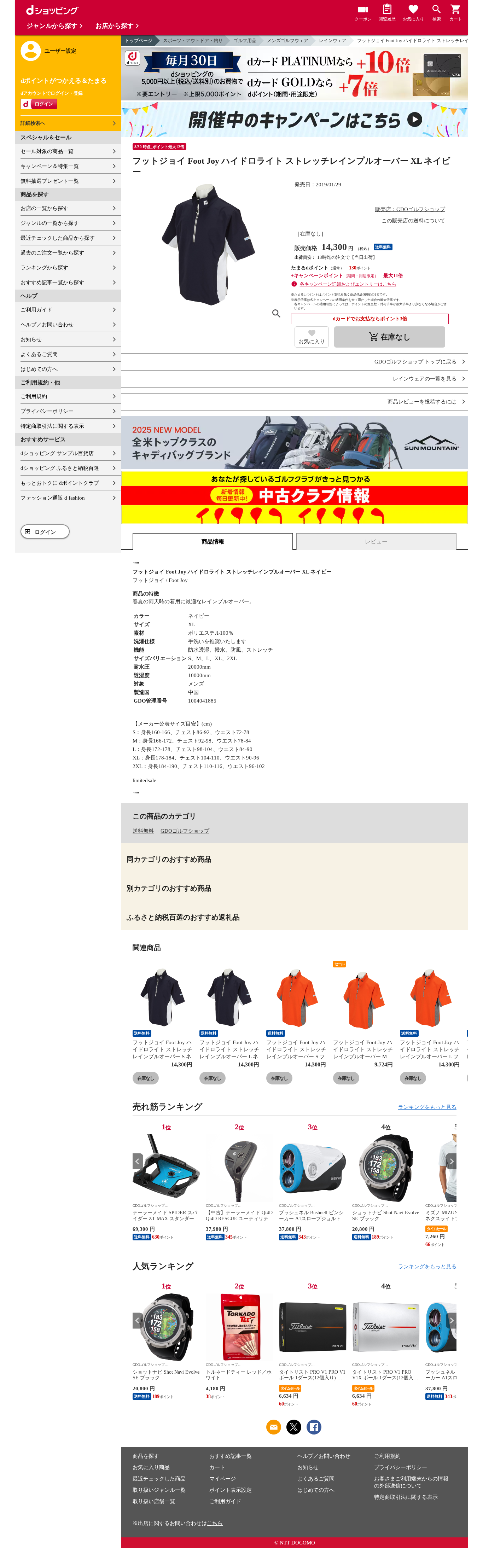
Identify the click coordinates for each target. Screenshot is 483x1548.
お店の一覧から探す (44, 208)
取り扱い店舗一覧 (154, 1501)
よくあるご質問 (39, 354)
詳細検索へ (33, 123)
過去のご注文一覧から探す (52, 253)
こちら (215, 1523)
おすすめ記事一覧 (230, 1456)
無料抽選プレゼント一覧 (50, 181)
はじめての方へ (39, 369)
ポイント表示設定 (230, 1490)
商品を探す (146, 1456)
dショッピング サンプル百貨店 (57, 453)
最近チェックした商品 (159, 1479)
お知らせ (31, 339)
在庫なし (145, 1078)
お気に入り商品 (151, 1467)
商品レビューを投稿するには (422, 402)
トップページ (138, 40)
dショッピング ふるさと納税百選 (60, 468)
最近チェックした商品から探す (58, 238)
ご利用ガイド (36, 310)
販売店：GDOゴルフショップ (410, 209)
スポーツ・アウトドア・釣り (193, 40)
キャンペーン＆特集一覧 (50, 166)
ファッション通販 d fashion (53, 498)
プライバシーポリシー (47, 411)
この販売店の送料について (413, 220)
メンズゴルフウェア (287, 40)
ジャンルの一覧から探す (50, 223)
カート (217, 1467)
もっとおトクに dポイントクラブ (60, 483)
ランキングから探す (44, 267)
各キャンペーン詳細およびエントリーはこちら (348, 284)
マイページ (222, 1479)
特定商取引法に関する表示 (52, 426)
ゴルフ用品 (244, 40)
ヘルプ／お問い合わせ (47, 324)
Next (451, 1161)
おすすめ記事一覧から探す (52, 282)
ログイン (45, 532)
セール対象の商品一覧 (47, 151)
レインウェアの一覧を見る (424, 379)
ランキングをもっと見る (427, 1107)
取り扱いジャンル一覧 (159, 1490)
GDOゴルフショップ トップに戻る (415, 362)
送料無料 (143, 831)
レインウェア (333, 40)
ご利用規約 (34, 396)
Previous (138, 1161)
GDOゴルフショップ (185, 831)
